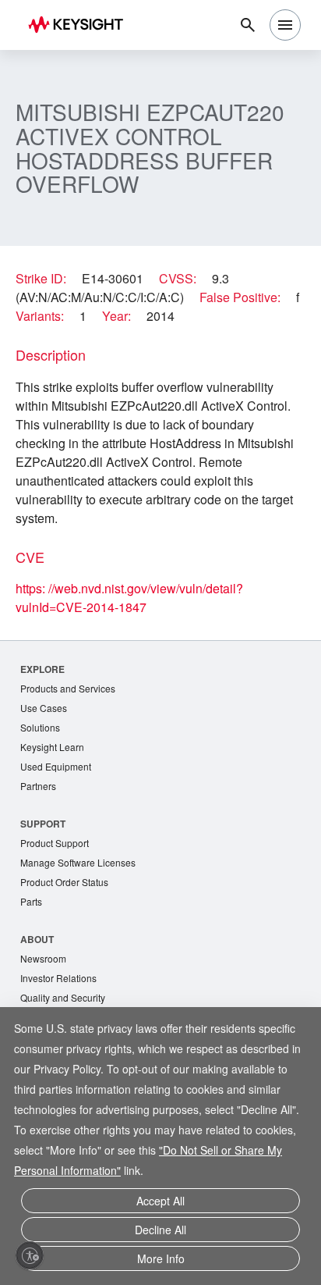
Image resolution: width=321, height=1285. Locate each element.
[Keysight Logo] (80, 25)
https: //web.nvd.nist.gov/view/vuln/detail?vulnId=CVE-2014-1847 (129, 597)
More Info (161, 1258)
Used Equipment (55, 766)
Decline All (160, 1229)
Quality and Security (62, 997)
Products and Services (67, 688)
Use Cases (43, 707)
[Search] (247, 25)
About (37, 939)
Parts (31, 901)
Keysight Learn (52, 746)
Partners (38, 785)
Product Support (54, 842)
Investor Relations (58, 977)
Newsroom (43, 958)
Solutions (40, 727)
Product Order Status (64, 881)
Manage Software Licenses (78, 862)
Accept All (160, 1200)
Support (42, 824)
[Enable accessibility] (30, 1255)
